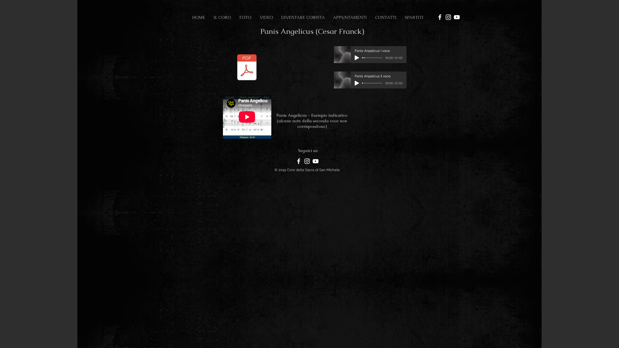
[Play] (357, 57)
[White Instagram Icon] (448, 17)
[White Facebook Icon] (439, 17)
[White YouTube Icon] (456, 17)
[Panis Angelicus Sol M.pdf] (247, 68)
